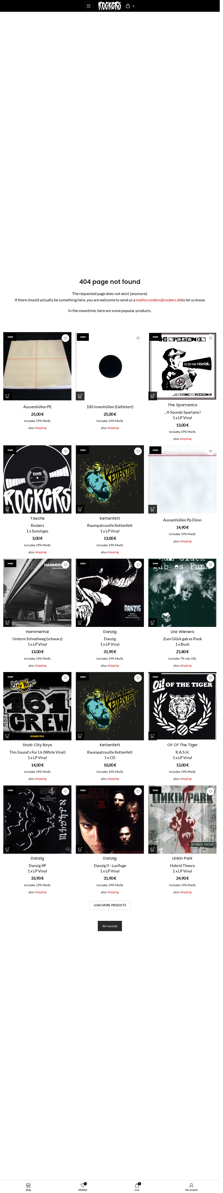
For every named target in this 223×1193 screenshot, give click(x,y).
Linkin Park (182, 858)
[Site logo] (109, 5)
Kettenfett (110, 518)
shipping (40, 428)
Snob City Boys (37, 745)
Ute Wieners (182, 631)
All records (109, 926)
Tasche (37, 518)
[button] (7, 396)
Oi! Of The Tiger (182, 745)
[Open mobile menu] (88, 6)
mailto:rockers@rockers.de (158, 299)
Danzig (110, 631)
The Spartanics (182, 405)
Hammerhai (37, 631)
